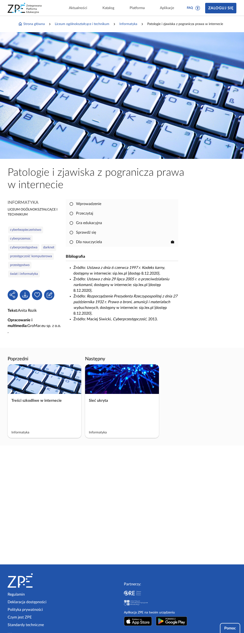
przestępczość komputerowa (31, 256)
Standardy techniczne (26, 625)
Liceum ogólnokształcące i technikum (82, 24)
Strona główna (34, 24)
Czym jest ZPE (20, 617)
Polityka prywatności (25, 610)
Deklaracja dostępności (27, 602)
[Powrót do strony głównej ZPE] (25, 8)
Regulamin (16, 594)
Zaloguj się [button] (220, 8)
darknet (48, 247)
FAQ (190, 8)
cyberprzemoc (20, 238)
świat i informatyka (24, 274)
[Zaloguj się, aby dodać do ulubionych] (37, 295)
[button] (197, 8)
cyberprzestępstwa (23, 247)
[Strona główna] (35, 580)
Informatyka (128, 24)
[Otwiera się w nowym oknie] (138, 621)
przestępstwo (20, 265)
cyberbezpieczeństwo (25, 229)
